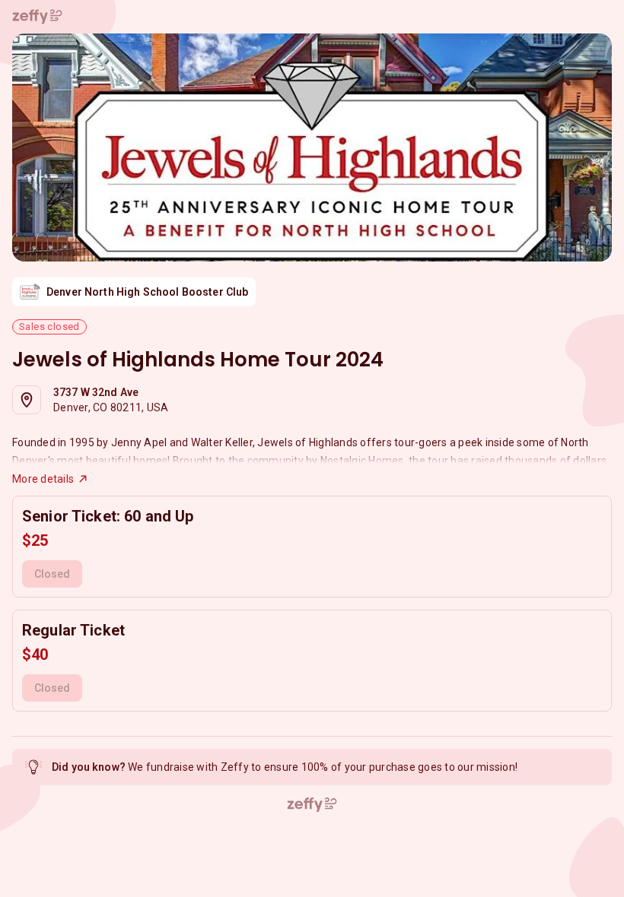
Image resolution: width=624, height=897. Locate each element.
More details (43, 479)
